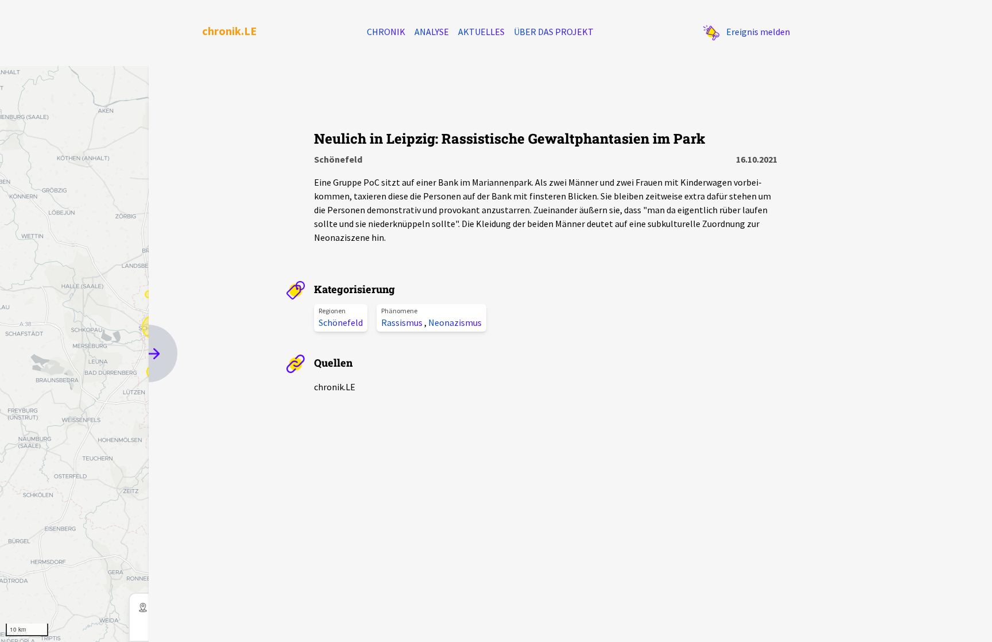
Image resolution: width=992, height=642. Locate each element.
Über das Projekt (554, 31)
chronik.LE (229, 31)
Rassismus (402, 322)
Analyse (431, 31)
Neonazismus (455, 322)
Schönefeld (341, 322)
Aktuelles (481, 31)
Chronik (386, 31)
